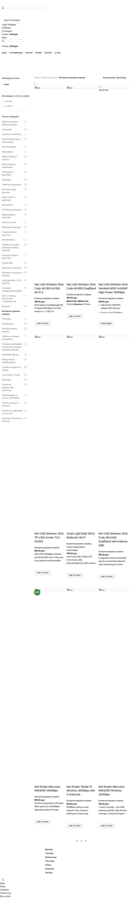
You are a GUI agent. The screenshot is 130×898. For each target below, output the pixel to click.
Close (38, 88)
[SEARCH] (124, 20)
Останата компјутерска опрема (12, 289)
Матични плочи (9, 222)
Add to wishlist (37, 318)
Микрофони (7, 152)
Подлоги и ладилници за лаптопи (12, 412)
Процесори (7, 263)
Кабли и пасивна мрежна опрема (10, 123)
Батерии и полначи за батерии (12, 274)
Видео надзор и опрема (9, 158)
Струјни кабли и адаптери (9, 233)
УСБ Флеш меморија (11, 210)
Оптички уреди (9, 147)
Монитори (6, 380)
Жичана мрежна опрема (9, 330)
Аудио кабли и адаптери (8, 198)
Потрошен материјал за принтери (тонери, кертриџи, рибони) (12, 347)
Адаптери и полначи (11, 268)
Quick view (37, 329)
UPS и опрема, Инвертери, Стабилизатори (9, 299)
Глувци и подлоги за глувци (11, 368)
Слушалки (7, 129)
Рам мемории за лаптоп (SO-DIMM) (10, 396)
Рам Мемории (8, 240)
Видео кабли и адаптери (8, 216)
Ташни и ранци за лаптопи (10, 404)
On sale (8, 101)
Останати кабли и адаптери (10, 256)
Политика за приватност (100, 855)
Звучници (6, 180)
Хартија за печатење (11, 134)
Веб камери (7, 205)
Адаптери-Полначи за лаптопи (12, 419)
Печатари (6, 319)
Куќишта (6, 306)
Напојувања (7, 324)
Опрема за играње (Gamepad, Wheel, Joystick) (10, 247)
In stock (8, 106)
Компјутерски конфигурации (8, 360)
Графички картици (10, 354)
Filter (6, 84)
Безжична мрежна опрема (11, 312)
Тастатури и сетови (11, 375)
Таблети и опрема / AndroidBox (11, 337)
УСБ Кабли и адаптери (8, 173)
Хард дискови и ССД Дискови (11, 281)
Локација (93, 869)
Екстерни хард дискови (9, 190)
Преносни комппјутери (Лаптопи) (7, 387)
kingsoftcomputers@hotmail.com (16, 852)
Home (37, 77)
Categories (9, 63)
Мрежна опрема (49, 77)
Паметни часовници (11, 185)
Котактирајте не (96, 864)
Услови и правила (97, 860)
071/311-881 (7, 855)
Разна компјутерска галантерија (11, 140)
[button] (42, 323)
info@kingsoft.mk (9, 849)
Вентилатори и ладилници (9, 165)
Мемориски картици (11, 227)
